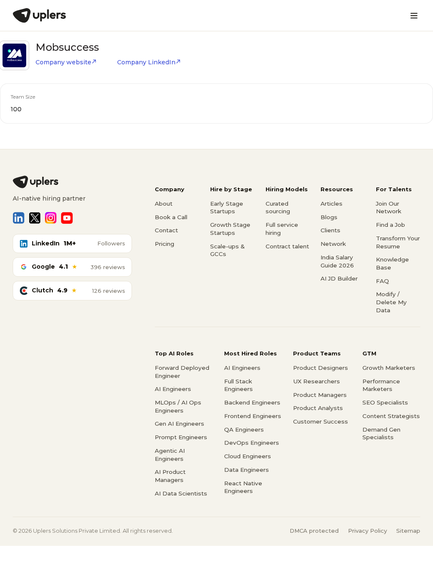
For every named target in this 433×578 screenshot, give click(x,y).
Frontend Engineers (252, 416)
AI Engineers (173, 388)
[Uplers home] (72, 182)
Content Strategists (391, 416)
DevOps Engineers (251, 442)
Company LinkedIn (146, 62)
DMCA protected (314, 530)
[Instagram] (51, 218)
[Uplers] (39, 15)
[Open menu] (414, 15)
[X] (35, 218)
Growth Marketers (388, 367)
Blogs (329, 217)
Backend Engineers (252, 402)
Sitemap (408, 530)
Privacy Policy (367, 530)
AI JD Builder (339, 278)
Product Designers (320, 367)
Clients (330, 230)
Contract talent (287, 246)
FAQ (382, 281)
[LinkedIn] (19, 218)
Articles (332, 203)
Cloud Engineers (247, 456)
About (164, 203)
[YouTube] (67, 218)
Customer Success (320, 421)
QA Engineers (244, 429)
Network (333, 243)
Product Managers (320, 394)
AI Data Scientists (181, 493)
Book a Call (171, 217)
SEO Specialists (385, 402)
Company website (63, 62)
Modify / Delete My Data (391, 302)
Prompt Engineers (181, 437)
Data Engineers (246, 469)
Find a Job (390, 224)
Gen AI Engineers (179, 423)
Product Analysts (318, 408)
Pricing (164, 243)
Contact (166, 230)
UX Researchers (316, 381)
